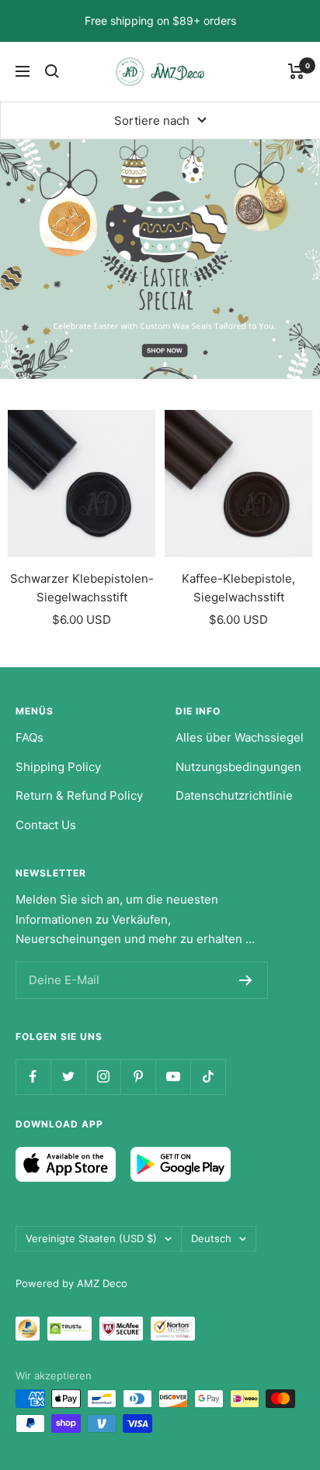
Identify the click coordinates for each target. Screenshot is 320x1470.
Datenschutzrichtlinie (234, 795)
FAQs (29, 737)
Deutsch (211, 1238)
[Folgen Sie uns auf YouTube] (172, 1076)
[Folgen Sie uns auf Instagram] (102, 1076)
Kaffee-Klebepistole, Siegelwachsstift (238, 587)
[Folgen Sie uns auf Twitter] (67, 1076)
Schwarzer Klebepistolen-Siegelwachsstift (82, 587)
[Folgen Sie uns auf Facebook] (33, 1076)
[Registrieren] (245, 980)
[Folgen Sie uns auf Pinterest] (137, 1076)
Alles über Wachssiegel (240, 737)
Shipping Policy (58, 766)
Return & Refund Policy (79, 795)
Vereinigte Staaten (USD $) (91, 1238)
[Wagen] (296, 71)
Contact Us (46, 825)
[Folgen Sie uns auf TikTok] (207, 1076)
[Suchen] (52, 71)
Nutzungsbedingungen (238, 766)
